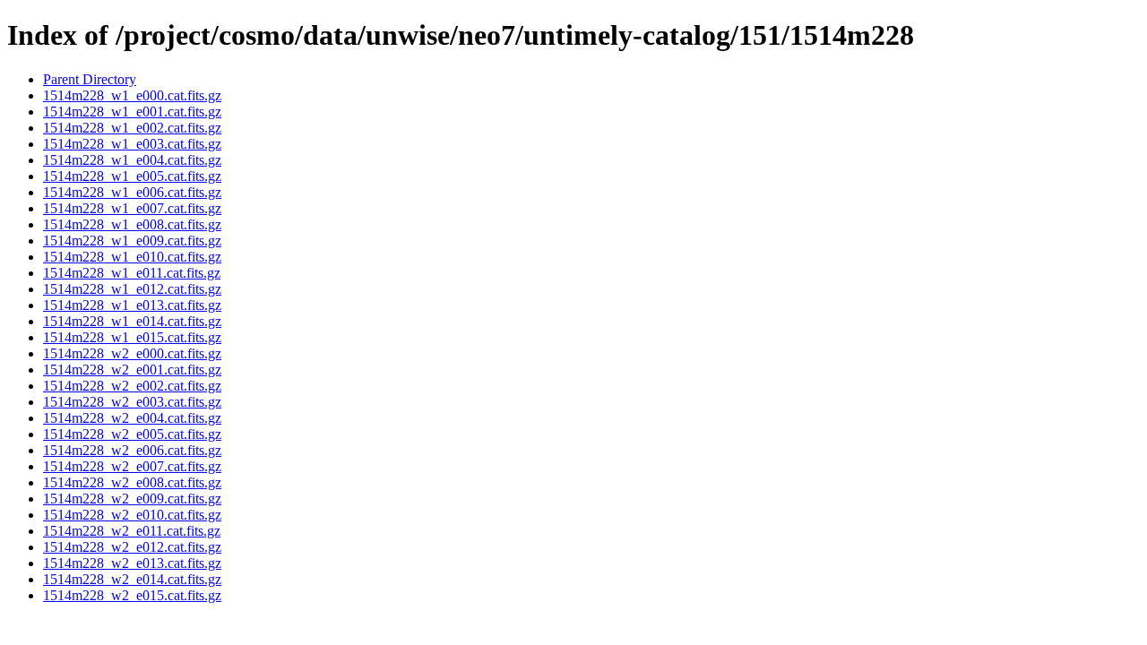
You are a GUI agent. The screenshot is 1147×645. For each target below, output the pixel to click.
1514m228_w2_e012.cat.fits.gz (132, 547)
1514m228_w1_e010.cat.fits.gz (132, 256)
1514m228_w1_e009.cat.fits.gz (132, 240)
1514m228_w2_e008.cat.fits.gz (132, 482)
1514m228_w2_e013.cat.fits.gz (132, 563)
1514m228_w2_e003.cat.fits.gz (132, 401)
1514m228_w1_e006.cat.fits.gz (132, 192)
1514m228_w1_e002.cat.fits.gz (132, 127)
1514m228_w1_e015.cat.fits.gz (132, 337)
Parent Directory (89, 79)
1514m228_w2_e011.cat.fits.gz (131, 530)
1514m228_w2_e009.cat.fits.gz (132, 498)
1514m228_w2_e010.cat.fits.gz (132, 514)
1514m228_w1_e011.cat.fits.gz (131, 272)
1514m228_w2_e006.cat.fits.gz (132, 450)
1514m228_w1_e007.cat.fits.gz (132, 208)
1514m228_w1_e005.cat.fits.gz (132, 176)
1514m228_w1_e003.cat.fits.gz (132, 143)
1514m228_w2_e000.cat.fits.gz (132, 353)
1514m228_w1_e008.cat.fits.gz (132, 224)
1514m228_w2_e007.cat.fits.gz (132, 466)
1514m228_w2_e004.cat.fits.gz (132, 418)
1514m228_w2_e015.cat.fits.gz (132, 595)
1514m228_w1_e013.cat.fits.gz (132, 305)
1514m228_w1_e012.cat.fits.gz (132, 289)
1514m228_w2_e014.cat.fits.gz (132, 579)
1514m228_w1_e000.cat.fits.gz (132, 95)
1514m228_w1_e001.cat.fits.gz (132, 111)
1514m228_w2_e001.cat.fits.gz (132, 369)
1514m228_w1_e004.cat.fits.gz (132, 160)
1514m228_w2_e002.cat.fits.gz (132, 385)
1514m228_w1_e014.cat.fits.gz (132, 321)
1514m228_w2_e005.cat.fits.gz (132, 434)
